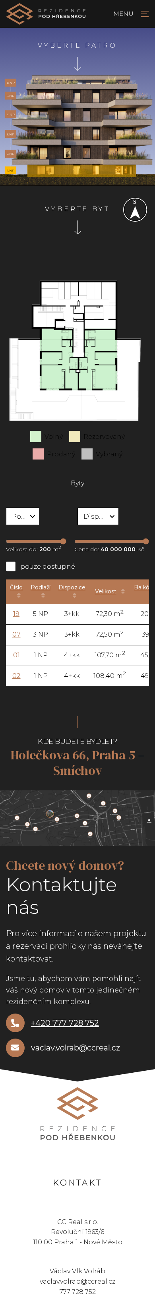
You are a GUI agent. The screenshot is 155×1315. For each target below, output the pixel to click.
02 (16, 676)
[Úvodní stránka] (45, 14)
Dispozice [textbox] (99, 516)
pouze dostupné (47, 566)
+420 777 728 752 (65, 1023)
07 (16, 634)
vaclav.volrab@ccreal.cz (75, 1047)
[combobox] (22, 516)
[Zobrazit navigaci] (129, 14)
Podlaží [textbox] (24, 516)
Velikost (105, 591)
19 (16, 614)
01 (16, 655)
